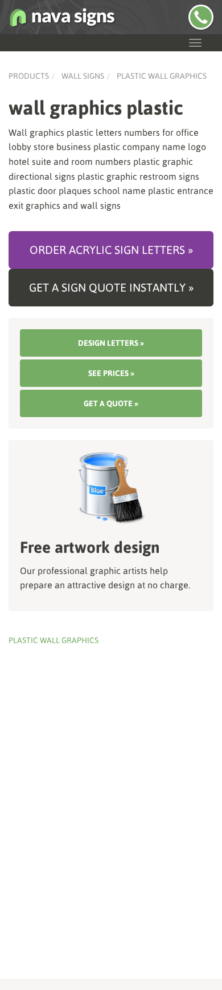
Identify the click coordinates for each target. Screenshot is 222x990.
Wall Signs (82, 75)
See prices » (111, 373)
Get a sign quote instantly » (111, 287)
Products (29, 75)
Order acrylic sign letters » (111, 249)
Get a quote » (111, 403)
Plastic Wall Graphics (162, 75)
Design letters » (111, 342)
